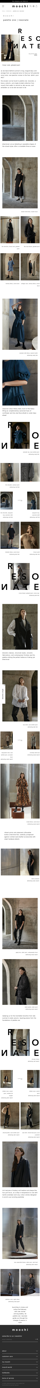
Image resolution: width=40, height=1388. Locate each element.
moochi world (7, 1367)
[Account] (33, 6)
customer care (7, 1356)
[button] (2, 694)
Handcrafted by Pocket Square (10, 1385)
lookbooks (8, 11)
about (4, 1351)
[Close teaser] (4, 685)
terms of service (8, 1378)
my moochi (6, 1362)
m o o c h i (8, 16)
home (3, 11)
